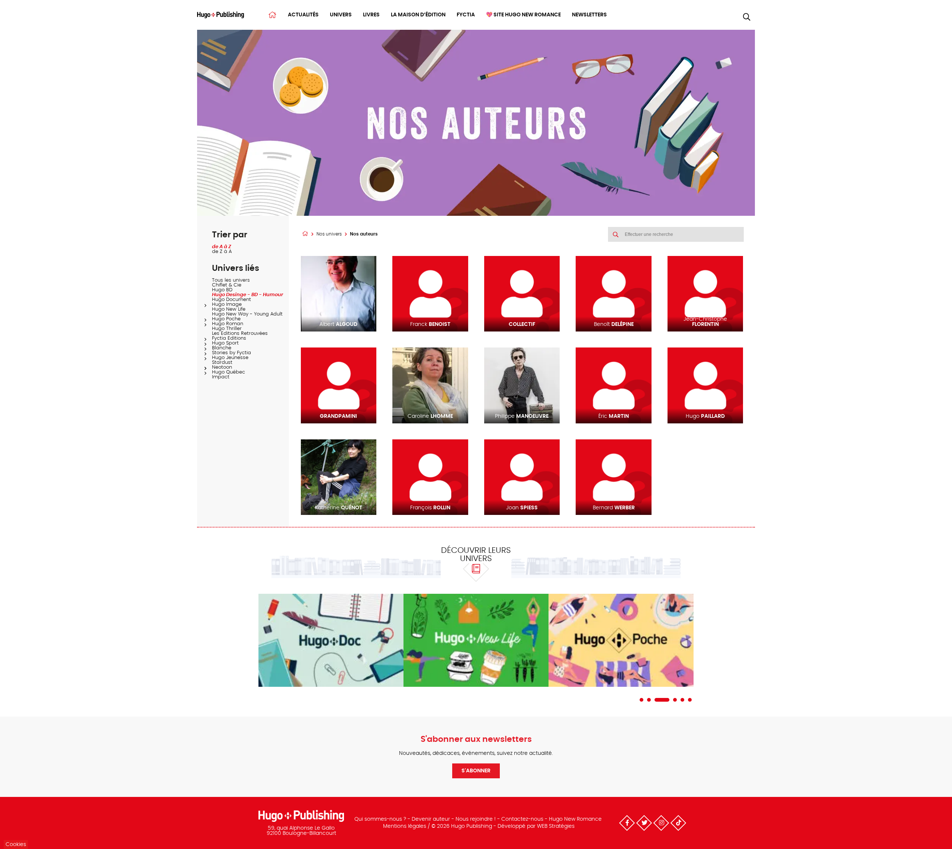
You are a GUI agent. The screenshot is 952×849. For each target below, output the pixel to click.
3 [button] (661, 700)
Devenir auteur (431, 819)
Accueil (272, 14)
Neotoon (222, 367)
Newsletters (589, 14)
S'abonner (476, 770)
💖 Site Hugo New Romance (523, 14)
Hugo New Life (228, 309)
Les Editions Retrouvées (240, 333)
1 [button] (641, 700)
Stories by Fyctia (231, 352)
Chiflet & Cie (226, 285)
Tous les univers (231, 280)
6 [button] (690, 700)
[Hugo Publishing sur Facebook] (627, 823)
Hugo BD (222, 290)
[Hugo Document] (330, 640)
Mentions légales (404, 826)
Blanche (221, 348)
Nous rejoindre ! (476, 819)
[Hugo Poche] (621, 640)
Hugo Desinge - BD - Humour (247, 294)
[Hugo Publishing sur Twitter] (644, 823)
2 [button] (649, 700)
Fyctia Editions (229, 338)
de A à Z (221, 246)
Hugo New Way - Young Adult (247, 314)
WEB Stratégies (556, 826)
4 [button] (675, 700)
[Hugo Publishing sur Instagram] (661, 823)
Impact (220, 377)
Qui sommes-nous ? (380, 819)
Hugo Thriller (227, 328)
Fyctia (466, 14)
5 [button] (682, 700)
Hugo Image (227, 304)
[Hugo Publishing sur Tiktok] (678, 823)
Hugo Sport (225, 343)
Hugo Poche (226, 319)
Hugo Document (231, 299)
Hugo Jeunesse (230, 357)
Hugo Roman (227, 323)
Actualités (303, 14)
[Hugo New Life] (476, 640)
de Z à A (222, 251)
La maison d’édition (418, 14)
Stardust (222, 362)
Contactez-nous (522, 819)
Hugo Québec (228, 372)
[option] (330, 640)
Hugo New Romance (575, 819)
